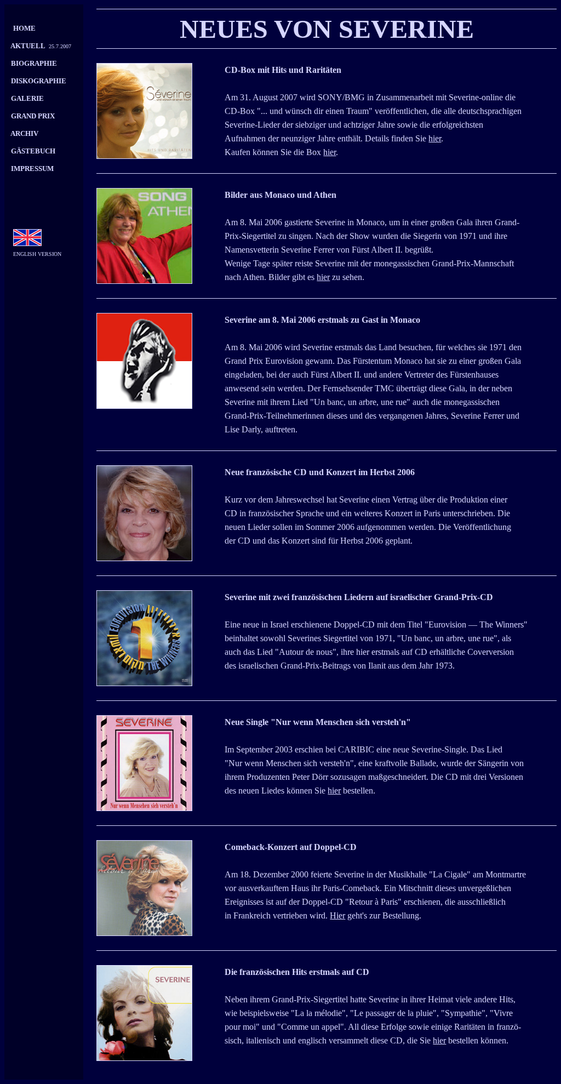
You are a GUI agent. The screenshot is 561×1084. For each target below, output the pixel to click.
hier (434, 138)
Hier (337, 915)
